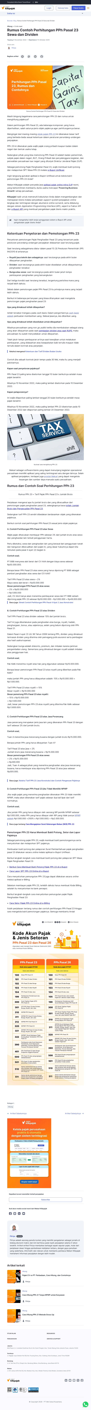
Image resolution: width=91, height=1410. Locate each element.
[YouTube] (23, 1213)
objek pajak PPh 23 (46, 134)
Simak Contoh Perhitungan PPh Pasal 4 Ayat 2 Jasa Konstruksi (46, 602)
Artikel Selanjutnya (73, 1113)
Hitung (9, 26)
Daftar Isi (11, 13)
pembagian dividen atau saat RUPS (55, 331)
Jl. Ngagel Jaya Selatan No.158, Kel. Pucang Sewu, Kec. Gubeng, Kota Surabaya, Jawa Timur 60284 (38, 1355)
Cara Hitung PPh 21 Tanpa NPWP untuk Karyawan (43, 1295)
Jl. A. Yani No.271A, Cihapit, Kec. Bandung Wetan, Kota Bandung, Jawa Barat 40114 (33, 1363)
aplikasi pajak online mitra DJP (58, 185)
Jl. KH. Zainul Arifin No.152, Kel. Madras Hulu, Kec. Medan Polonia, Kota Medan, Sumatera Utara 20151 (39, 1371)
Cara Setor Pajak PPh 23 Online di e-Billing (29, 903)
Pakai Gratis (79, 8)
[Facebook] (10, 1213)
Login (49, 8)
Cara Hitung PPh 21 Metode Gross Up (38, 1314)
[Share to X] (22, 56)
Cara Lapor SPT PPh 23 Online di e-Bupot (29, 871)
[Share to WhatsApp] (29, 56)
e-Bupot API (17, 209)
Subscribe (45, 1200)
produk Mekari (51, 476)
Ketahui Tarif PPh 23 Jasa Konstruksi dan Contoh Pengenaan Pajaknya (49, 780)
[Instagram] (14, 1213)
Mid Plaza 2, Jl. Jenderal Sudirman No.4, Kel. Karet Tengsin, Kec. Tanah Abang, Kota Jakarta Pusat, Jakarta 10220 (42, 1348)
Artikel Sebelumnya (18, 1113)
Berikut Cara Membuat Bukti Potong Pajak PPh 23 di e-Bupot (38, 867)
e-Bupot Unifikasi (56, 170)
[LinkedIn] (19, 1213)
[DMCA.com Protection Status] (33, 1390)
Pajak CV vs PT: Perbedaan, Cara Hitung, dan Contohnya (46, 1275)
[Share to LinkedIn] (35, 56)
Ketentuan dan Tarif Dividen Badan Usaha (43, 351)
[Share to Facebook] (42, 56)
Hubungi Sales (63, 8)
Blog (15, 21)
